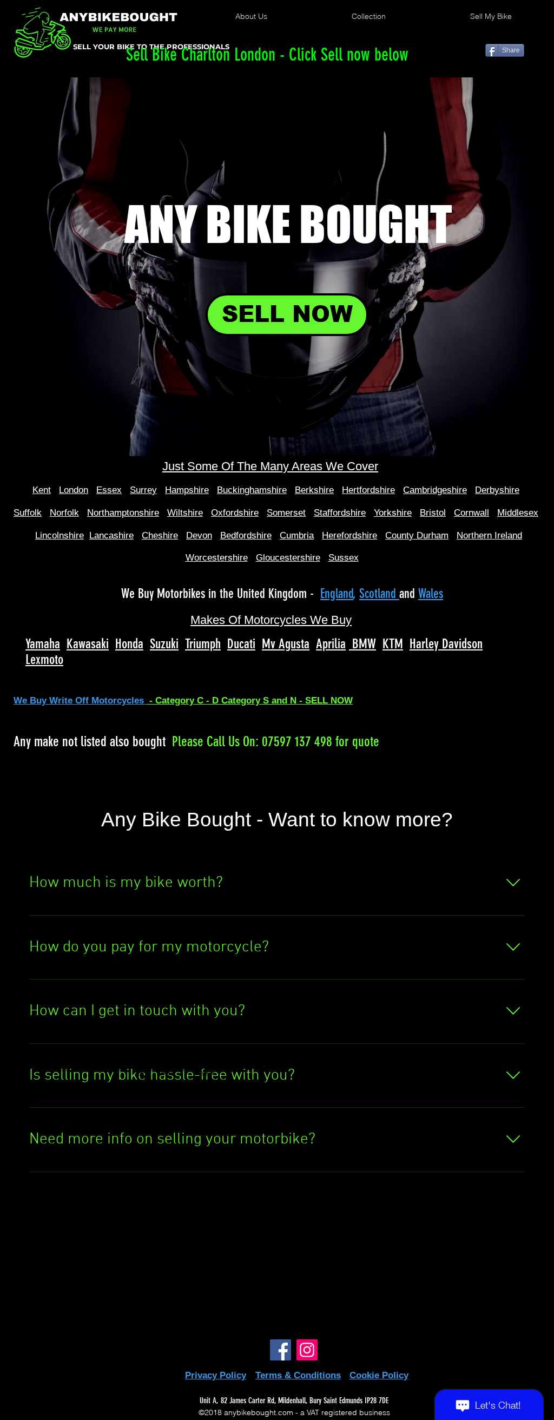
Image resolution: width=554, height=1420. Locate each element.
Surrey (143, 490)
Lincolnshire (59, 535)
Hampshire (187, 490)
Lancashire (111, 535)
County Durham (417, 535)
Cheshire (160, 535)
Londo (71, 490)
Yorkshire (393, 513)
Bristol (433, 513)
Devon (199, 535)
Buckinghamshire (252, 490)
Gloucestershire (288, 558)
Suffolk (28, 513)
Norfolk (64, 513)
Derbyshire (497, 490)
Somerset (286, 513)
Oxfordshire (235, 513)
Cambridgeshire (435, 490)
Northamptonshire (123, 513)
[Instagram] (307, 1349)
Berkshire (314, 490)
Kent (41, 490)
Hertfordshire (368, 490)
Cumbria (297, 535)
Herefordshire (349, 535)
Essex (109, 490)
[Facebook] (280, 1349)
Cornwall (471, 513)
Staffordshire (340, 513)
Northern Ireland (489, 535)
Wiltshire (185, 513)
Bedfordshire (246, 535)
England (336, 593)
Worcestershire (217, 558)
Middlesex (517, 513)
